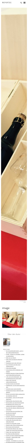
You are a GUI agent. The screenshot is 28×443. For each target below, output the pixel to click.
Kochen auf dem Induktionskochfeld (14, 435)
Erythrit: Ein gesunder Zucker (13, 423)
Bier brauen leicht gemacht (12, 427)
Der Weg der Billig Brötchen (12, 434)
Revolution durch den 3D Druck (13, 363)
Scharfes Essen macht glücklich (13, 389)
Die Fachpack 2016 (10, 415)
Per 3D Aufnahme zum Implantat (14, 418)
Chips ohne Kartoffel (11, 368)
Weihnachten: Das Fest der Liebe (14, 401)
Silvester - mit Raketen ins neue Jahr (15, 440)
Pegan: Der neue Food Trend (13, 432)
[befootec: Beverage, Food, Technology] (6, 3)
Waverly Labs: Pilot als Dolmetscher (14, 425)
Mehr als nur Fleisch (11, 357)
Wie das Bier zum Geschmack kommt (15, 402)
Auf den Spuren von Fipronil (13, 383)
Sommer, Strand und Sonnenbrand (14, 416)
